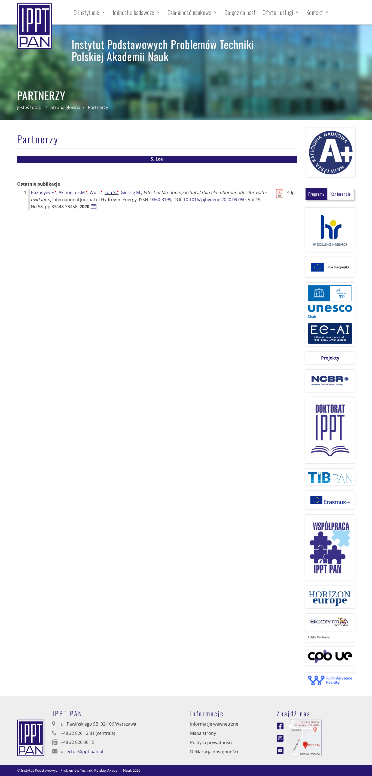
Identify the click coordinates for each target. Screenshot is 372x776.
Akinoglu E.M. (73, 192)
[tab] (316, 194)
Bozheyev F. (43, 192)
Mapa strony (203, 733)
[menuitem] (89, 12)
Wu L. (96, 192)
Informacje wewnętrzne (214, 724)
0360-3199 (160, 200)
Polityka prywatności (211, 742)
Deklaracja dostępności (214, 752)
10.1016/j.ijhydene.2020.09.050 (214, 200)
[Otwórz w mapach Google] (305, 738)
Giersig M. (131, 192)
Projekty (330, 358)
